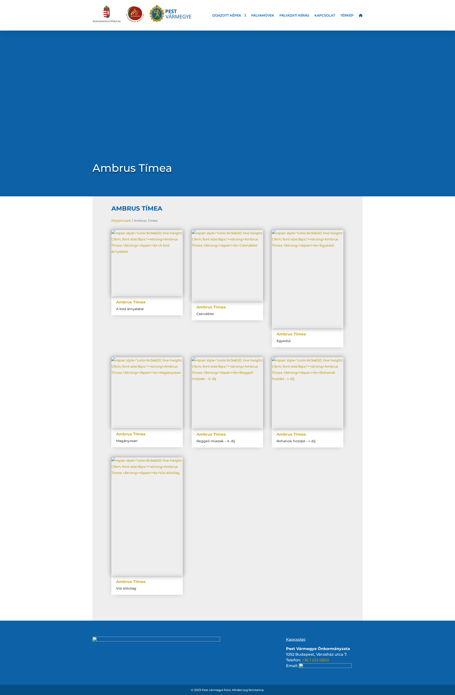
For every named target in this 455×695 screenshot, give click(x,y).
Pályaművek (262, 16)
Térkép (347, 16)
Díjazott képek (226, 16)
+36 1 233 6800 (315, 660)
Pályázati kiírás (294, 16)
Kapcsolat (324, 16)
